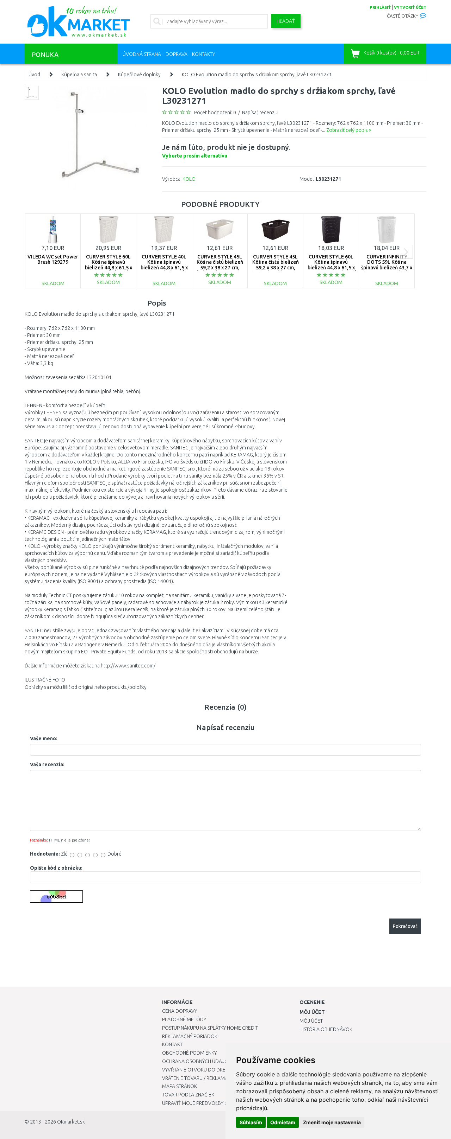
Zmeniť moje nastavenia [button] (332, 1122)
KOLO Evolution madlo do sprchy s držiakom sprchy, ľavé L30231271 (257, 74)
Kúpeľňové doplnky (139, 74)
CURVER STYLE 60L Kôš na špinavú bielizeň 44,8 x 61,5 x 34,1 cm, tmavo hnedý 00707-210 (331, 267)
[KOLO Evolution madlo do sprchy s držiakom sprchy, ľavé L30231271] (100, 137)
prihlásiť (380, 7)
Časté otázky (402, 16)
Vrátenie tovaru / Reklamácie (198, 1078)
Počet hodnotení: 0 (215, 112)
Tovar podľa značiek (188, 1095)
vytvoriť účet (410, 7)
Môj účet (311, 1021)
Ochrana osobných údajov (196, 1061)
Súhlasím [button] (251, 1122)
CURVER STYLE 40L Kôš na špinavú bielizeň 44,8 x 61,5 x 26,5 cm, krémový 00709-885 (164, 267)
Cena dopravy (179, 1011)
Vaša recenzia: (47, 764)
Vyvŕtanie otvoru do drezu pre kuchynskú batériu (225, 1070)
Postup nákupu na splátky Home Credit (210, 1028)
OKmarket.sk (71, 1122)
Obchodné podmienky (189, 1053)
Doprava (176, 54)
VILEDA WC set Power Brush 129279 (52, 259)
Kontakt (172, 1044)
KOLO (189, 179)
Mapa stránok (179, 1086)
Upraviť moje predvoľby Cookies (203, 1103)
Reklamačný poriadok (189, 1036)
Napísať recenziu (260, 112)
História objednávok (325, 1029)
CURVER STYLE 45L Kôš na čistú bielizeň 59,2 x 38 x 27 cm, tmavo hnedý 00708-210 (275, 267)
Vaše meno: (43, 738)
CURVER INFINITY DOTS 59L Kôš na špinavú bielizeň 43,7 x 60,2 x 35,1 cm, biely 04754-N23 (386, 267)
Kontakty (203, 54)
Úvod (34, 74)
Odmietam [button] (282, 1122)
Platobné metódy (184, 1019)
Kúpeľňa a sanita (79, 74)
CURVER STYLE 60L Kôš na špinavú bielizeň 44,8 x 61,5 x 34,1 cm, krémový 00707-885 (108, 267)
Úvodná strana (142, 54)
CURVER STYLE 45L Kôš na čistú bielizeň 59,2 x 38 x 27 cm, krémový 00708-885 (220, 265)
